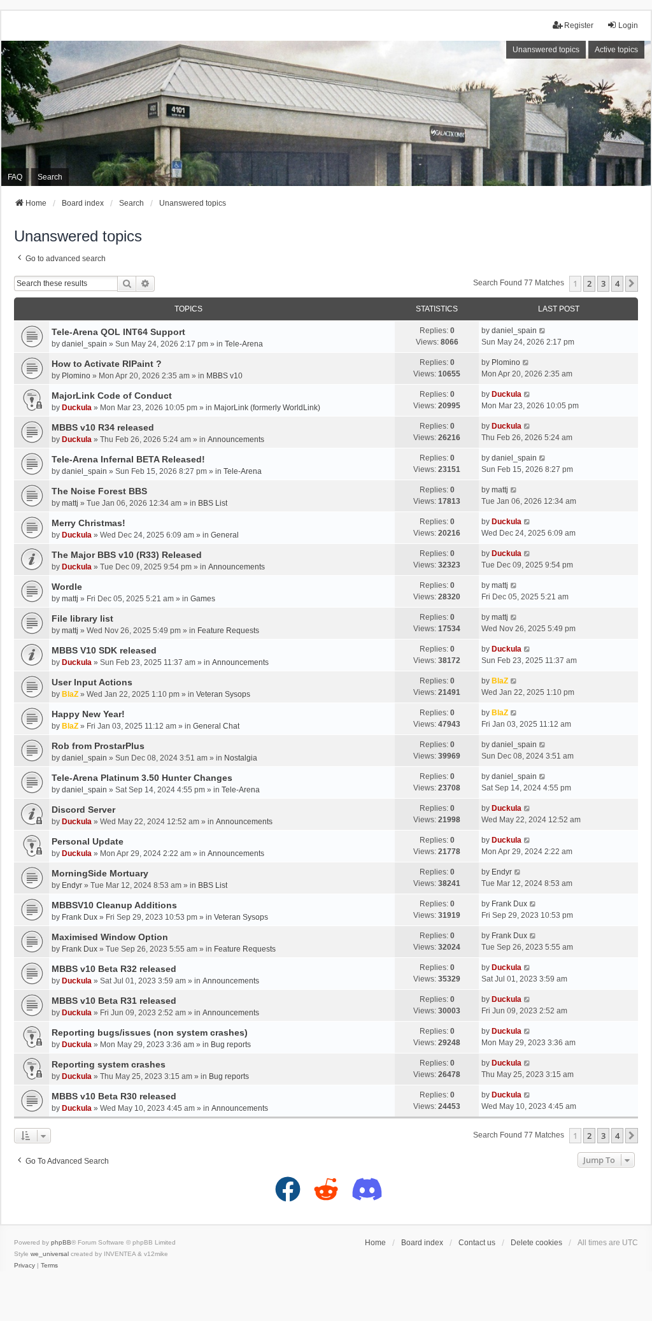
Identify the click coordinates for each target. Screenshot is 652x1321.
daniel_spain (84, 343)
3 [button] (603, 283)
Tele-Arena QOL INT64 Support (118, 332)
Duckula (77, 407)
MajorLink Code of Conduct (112, 395)
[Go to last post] (543, 330)
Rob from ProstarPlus (98, 746)
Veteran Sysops (223, 694)
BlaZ (70, 694)
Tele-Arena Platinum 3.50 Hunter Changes (142, 778)
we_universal (50, 1253)
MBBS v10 (224, 375)
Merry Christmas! (88, 523)
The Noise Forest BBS (99, 491)
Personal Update (88, 841)
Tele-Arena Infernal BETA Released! (128, 459)
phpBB (61, 1242)
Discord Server (83, 809)
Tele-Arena (244, 343)
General (225, 535)
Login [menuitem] (628, 25)
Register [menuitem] (578, 25)
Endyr (72, 885)
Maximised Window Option (110, 937)
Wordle (67, 587)
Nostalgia (240, 757)
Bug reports (231, 1044)
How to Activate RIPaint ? (107, 364)
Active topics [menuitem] (616, 49)
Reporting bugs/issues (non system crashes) (150, 1032)
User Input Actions (92, 682)
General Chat (216, 726)
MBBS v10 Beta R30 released (114, 1096)
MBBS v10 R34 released (103, 427)
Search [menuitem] (50, 177)
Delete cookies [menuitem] (536, 1242)
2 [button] (589, 283)
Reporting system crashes (109, 1064)
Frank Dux (79, 917)
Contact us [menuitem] (476, 1242)
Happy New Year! (88, 714)
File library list (82, 618)
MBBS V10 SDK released (104, 650)
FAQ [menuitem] (15, 177)
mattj (70, 503)
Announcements (236, 439)
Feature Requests (228, 630)
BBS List (212, 503)
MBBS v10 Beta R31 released (114, 1001)
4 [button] (617, 283)
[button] (631, 283)
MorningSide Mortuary (100, 873)
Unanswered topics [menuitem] (546, 49)
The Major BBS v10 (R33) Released (127, 555)
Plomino (76, 375)
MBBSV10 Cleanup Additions (114, 905)
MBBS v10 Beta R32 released (114, 969)
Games (202, 598)
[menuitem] (24, 1265)
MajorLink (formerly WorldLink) (267, 407)
